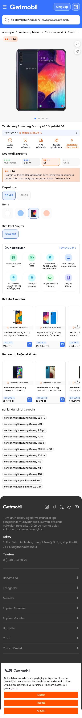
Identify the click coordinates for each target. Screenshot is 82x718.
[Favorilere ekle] (77, 44)
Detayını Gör (62, 178)
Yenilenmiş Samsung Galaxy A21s (23, 436)
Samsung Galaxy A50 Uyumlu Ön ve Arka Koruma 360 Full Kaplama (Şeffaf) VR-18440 (50, 334)
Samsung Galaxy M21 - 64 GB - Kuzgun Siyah (15, 389)
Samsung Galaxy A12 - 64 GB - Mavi (50, 389)
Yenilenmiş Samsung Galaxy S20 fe (24, 455)
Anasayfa (8, 32)
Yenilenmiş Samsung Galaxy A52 (23, 474)
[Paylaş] (77, 51)
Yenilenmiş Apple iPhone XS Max (22, 486)
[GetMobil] (23, 7)
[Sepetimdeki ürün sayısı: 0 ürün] (76, 7)
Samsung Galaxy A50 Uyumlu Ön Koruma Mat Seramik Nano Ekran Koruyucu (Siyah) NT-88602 (17, 334)
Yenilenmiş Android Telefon (60, 32)
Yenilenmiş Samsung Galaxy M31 (23, 424)
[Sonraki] (77, 326)
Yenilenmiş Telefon (29, 32)
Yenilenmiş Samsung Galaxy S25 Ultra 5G (28, 449)
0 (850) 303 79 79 (15, 560)
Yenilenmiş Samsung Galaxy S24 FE (24, 417)
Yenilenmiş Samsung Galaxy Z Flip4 (24, 430)
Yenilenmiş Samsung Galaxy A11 (22, 467)
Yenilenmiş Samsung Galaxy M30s (24, 442)
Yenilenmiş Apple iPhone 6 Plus (22, 480)
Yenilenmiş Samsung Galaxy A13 (22, 461)
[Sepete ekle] (29, 344)
